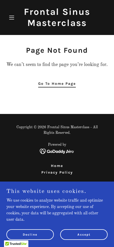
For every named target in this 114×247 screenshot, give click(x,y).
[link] (57, 25)
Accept (84, 234)
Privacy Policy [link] (57, 172)
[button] (13, 17)
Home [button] (57, 166)
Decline (30, 234)
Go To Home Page (57, 83)
